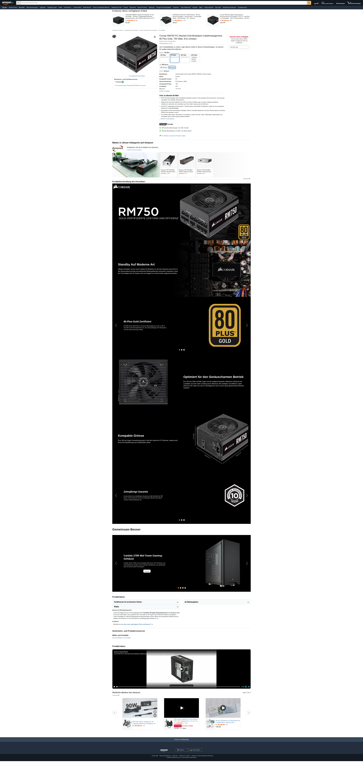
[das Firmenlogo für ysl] (117, 148)
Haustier (194, 7)
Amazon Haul (13, 7)
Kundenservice (242, 7)
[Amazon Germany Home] (164, 751)
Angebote (43, 7)
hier (157, 618)
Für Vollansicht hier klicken (137, 76)
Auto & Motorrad (186, 7)
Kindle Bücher (87, 7)
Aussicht (146, 571)
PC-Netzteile (162, 30)
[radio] (114, 36)
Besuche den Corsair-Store (167, 41)
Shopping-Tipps (52, 7)
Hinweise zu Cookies (184, 755)
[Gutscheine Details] (71, 7)
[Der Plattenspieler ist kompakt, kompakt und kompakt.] (136, 164)
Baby (200, 7)
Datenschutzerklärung (165, 755)
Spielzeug (152, 7)
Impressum (175, 755)
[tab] (179, 350)
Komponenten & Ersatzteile (131, 30)
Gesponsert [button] (246, 178)
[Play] (113, 687)
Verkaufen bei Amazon (229, 7)
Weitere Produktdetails (167, 118)
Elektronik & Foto (117, 7)
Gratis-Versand (208, 7)
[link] (140, 23)
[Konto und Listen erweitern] (333, 3)
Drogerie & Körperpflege (163, 7)
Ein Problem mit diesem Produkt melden (174, 136)
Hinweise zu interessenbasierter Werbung (202, 755)
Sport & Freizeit (142, 7)
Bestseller (22, 7)
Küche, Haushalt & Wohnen (101, 7)
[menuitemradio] (246, 686)
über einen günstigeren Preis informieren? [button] (137, 624)
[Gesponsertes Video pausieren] (155, 712)
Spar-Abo (218, 7)
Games (126, 7)
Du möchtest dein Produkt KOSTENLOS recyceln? (131, 85)
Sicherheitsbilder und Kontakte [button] (121, 638)
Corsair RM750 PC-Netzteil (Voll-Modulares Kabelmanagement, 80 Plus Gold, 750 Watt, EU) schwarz (144, 653)
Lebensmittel (77, 7)
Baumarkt (133, 7)
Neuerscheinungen (32, 7)
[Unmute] (249, 687)
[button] (4, 7)
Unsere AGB (155, 755)
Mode (60, 7)
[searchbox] (164, 3)
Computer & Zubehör (117, 30)
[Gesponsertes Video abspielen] (181, 708)
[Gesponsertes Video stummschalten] (155, 715)
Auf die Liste (234, 47)
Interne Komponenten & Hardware (148, 30)
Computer (176, 7)
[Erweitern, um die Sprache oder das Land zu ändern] (187, 750)
